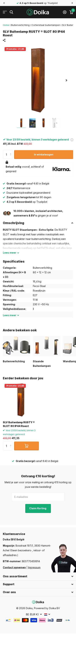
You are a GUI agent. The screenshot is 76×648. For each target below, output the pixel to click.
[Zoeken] (11, 12)
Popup (72, 139)
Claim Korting (38, 508)
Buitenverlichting (20, 25)
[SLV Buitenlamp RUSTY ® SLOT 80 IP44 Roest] (21, 400)
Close (38, 576)
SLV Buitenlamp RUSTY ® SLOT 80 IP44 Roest (19, 424)
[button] (4, 3)
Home (6, 25)
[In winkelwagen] (26, 446)
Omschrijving (13, 223)
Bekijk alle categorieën (5, 12)
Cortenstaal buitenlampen (45, 25)
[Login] (64, 12)
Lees (9, 252)
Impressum (34, 567)
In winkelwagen (43, 154)
